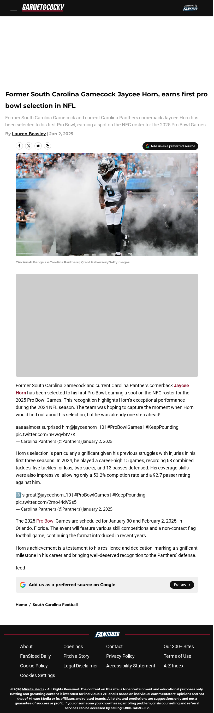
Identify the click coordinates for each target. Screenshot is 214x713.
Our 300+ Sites (179, 646)
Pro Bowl (46, 521)
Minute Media (33, 689)
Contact (114, 646)
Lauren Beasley (29, 133)
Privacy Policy (120, 656)
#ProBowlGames (124, 427)
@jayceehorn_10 (87, 427)
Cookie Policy (34, 665)
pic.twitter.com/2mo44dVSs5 (46, 502)
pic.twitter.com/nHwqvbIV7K (45, 434)
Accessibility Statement (130, 665)
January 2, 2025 (97, 441)
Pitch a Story (76, 656)
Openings (73, 646)
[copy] (47, 146)
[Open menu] (13, 8)
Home (21, 604)
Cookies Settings (37, 675)
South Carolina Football (55, 604)
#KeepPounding (162, 427)
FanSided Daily (35, 656)
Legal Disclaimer (80, 665)
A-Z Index (173, 665)
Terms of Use (177, 656)
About (26, 646)
